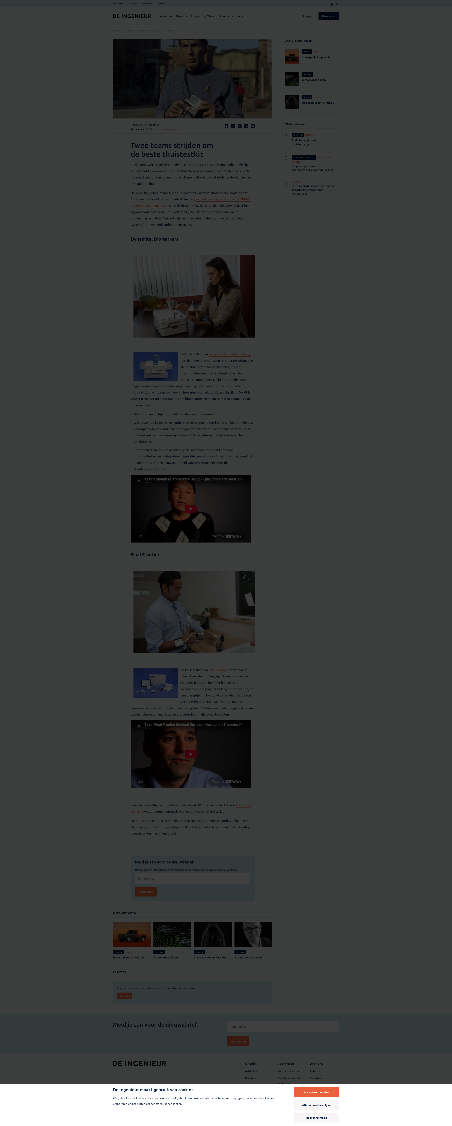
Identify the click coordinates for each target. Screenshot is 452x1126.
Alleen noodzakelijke (316, 1105)
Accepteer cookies (316, 1092)
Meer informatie (316, 1117)
